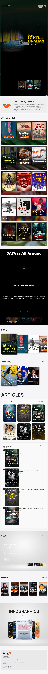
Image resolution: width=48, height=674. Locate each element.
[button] (24, 48)
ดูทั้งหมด (44, 330)
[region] (24, 287)
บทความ (4, 662)
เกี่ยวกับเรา (17, 659)
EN (41, 6)
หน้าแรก (4, 659)
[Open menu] (39, 6)
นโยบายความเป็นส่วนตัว (19, 662)
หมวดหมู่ (4, 661)
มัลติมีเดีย (4, 663)
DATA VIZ (17, 661)
